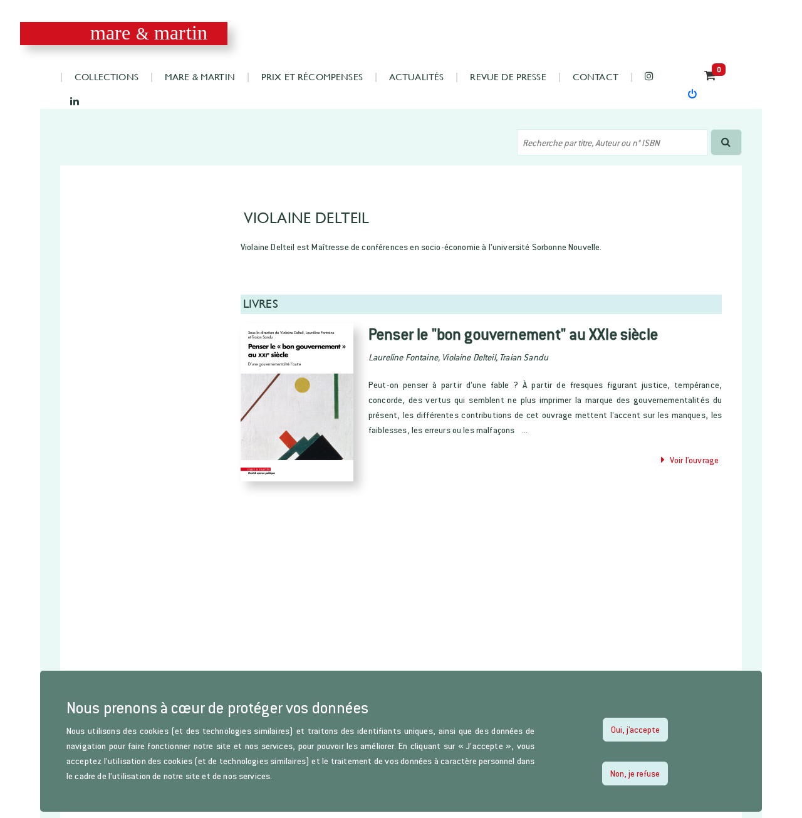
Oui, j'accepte (635, 729)
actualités (416, 76)
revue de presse (508, 76)
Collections (106, 76)
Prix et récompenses (312, 76)
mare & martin (200, 76)
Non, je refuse (635, 773)
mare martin (148, 33)
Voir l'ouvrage (692, 460)
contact (595, 76)
